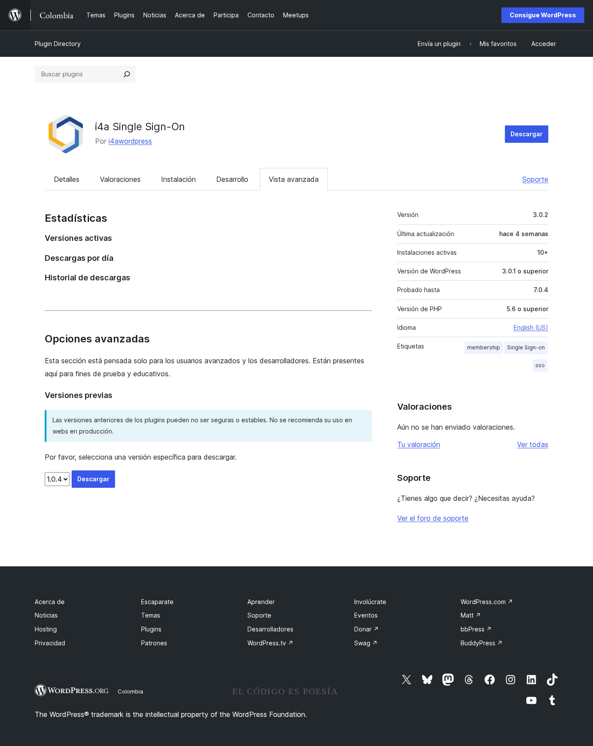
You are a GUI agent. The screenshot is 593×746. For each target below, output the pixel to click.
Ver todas (532, 444)
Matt (471, 615)
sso (540, 365)
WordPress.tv (270, 643)
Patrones (154, 643)
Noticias (46, 615)
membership (483, 347)
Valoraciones (120, 179)
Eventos (366, 615)
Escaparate (157, 601)
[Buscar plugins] (126, 74)
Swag (366, 643)
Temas (150, 615)
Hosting (46, 629)
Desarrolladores (270, 629)
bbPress (476, 629)
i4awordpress (130, 141)
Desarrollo (232, 179)
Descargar (527, 134)
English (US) (531, 327)
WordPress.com (487, 601)
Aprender (261, 601)
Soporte (535, 179)
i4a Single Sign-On (140, 126)
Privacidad (50, 643)
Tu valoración (418, 444)
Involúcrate (370, 601)
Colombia (130, 691)
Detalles (66, 179)
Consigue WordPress (543, 15)
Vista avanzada (294, 179)
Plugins (151, 629)
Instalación (178, 179)
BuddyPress (482, 643)
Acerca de (50, 601)
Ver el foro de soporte (432, 518)
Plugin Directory (58, 43)
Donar (366, 629)
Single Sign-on (526, 347)
